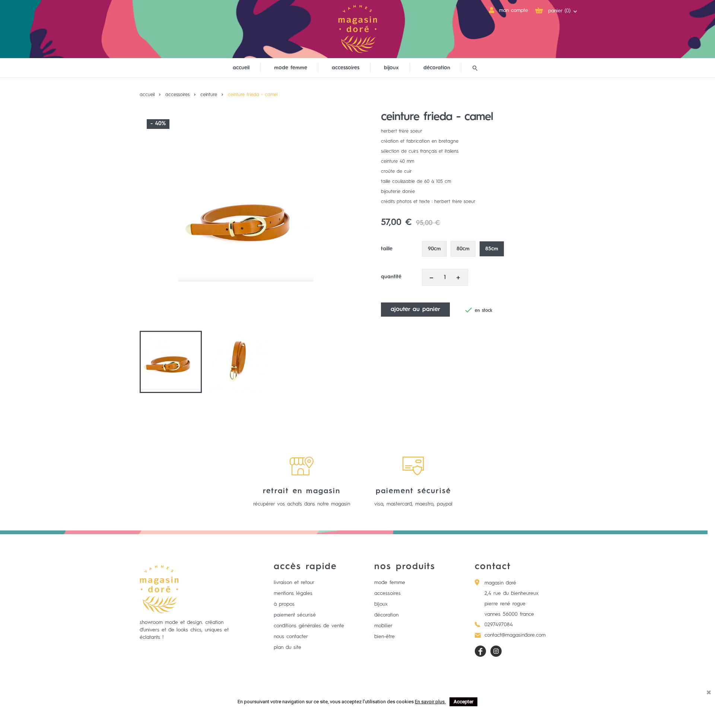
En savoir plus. (430, 701)
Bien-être (384, 636)
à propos (284, 604)
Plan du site (287, 647)
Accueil (241, 67)
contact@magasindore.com (515, 635)
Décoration (386, 615)
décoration (436, 67)
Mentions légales (293, 593)
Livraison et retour (294, 582)
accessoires (345, 67)
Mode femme (389, 582)
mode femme (290, 67)
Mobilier (383, 625)
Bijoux (381, 604)
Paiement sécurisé (295, 615)
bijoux (391, 67)
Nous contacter (291, 636)
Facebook (480, 651)
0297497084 (498, 624)
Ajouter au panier (415, 310)
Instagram (496, 651)
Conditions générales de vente (309, 625)
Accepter (463, 701)
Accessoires (387, 593)
